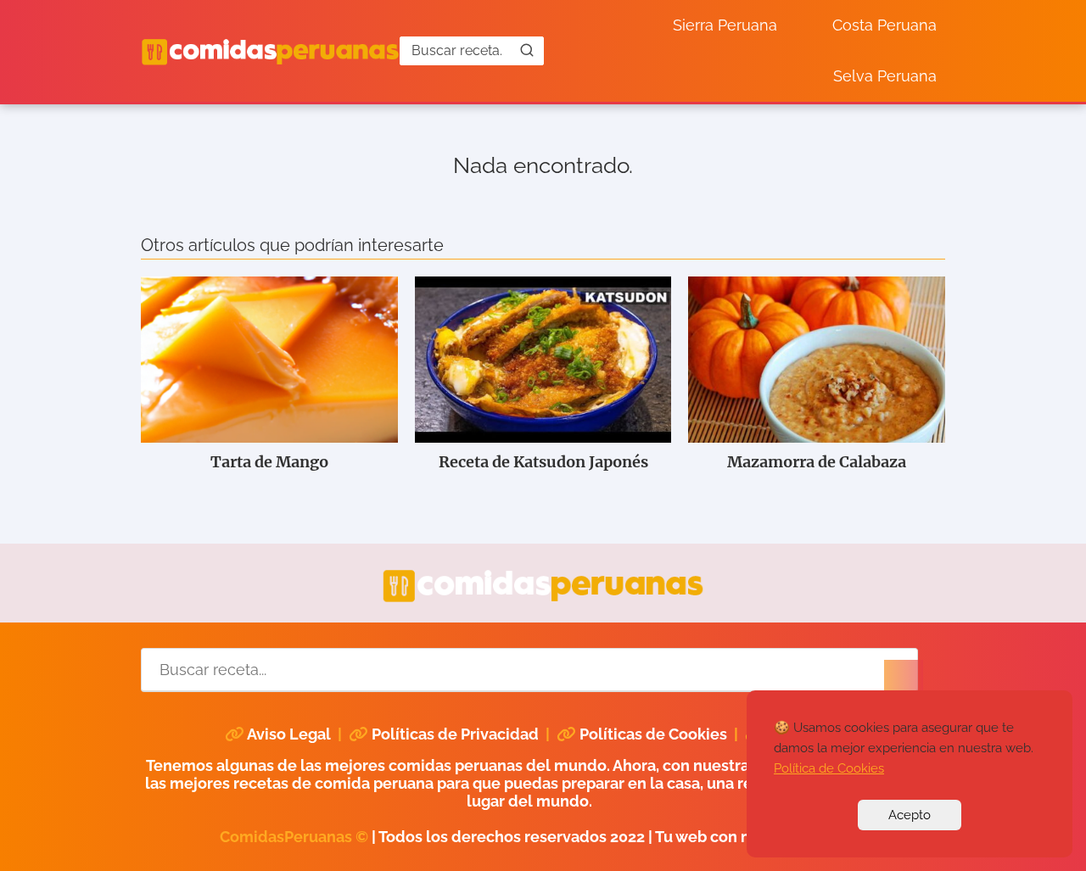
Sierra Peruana (725, 25)
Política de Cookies (829, 768)
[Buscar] (527, 50)
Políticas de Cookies (653, 734)
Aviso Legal (289, 734)
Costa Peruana (884, 25)
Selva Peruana (885, 76)
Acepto (909, 815)
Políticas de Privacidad (455, 734)
